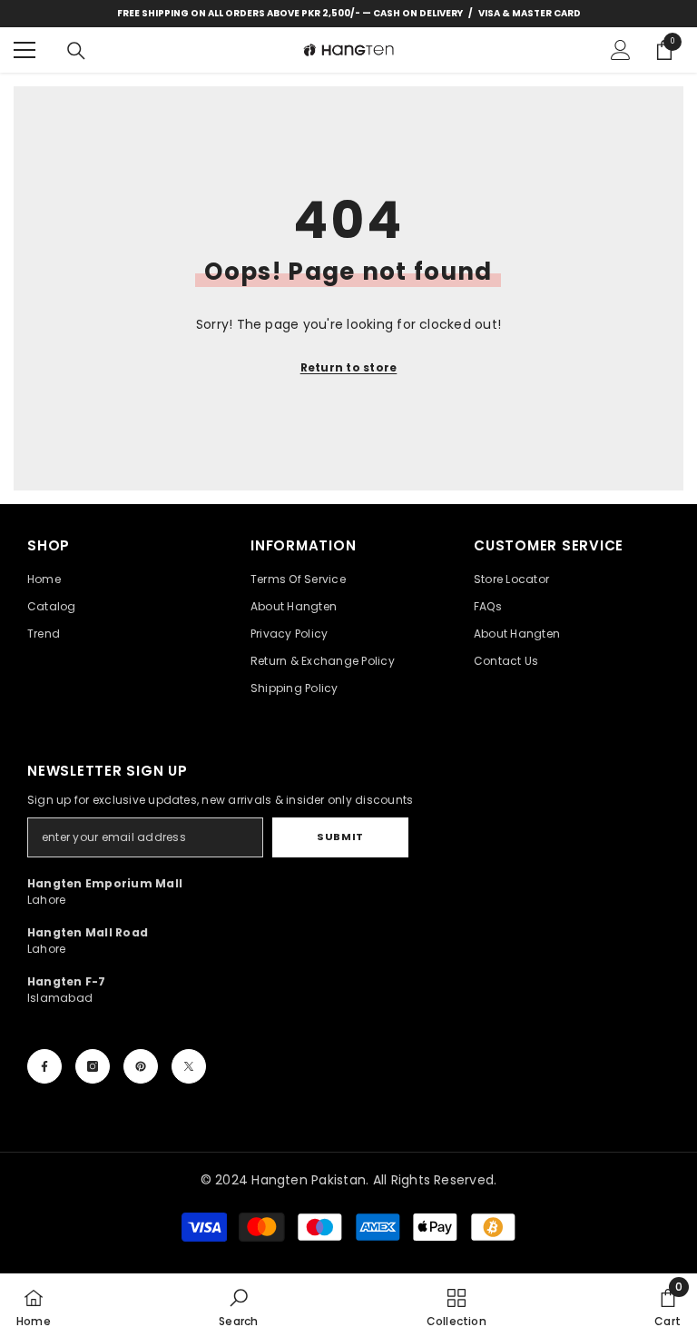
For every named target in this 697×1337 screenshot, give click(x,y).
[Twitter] (189, 1066)
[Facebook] (44, 1066)
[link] (238, 1305)
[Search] (76, 51)
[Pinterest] (140, 1066)
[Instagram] (92, 1066)
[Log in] (621, 50)
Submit (340, 836)
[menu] (24, 50)
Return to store (349, 367)
